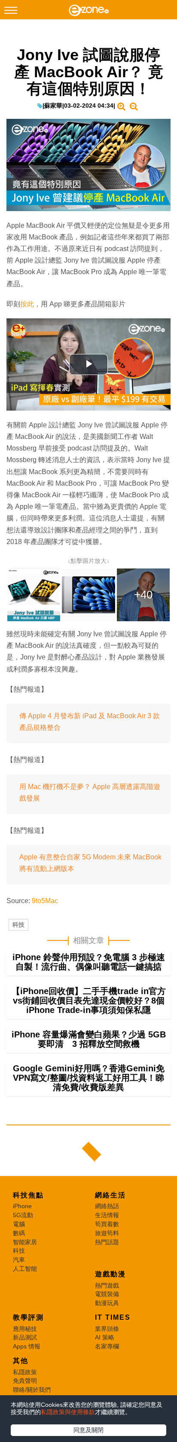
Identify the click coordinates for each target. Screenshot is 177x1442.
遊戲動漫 (110, 1274)
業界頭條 (107, 1328)
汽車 (19, 1259)
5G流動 (23, 1215)
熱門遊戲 (107, 1285)
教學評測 (28, 1317)
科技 (18, 924)
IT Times (113, 1317)
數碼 (19, 1233)
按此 (27, 304)
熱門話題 (107, 1242)
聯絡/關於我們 (32, 1389)
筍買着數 (107, 1224)
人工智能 (25, 1268)
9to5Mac (45, 900)
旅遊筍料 (107, 1233)
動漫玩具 (107, 1303)
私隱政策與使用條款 (68, 1412)
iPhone (22, 1206)
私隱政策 (25, 1372)
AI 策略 (104, 1337)
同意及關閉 (88, 1430)
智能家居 (25, 1242)
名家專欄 (107, 1346)
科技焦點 (28, 1195)
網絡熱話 (107, 1206)
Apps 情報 (26, 1346)
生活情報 (107, 1215)
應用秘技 (25, 1328)
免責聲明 (25, 1380)
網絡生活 (110, 1195)
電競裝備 (107, 1294)
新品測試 (25, 1337)
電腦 (19, 1224)
